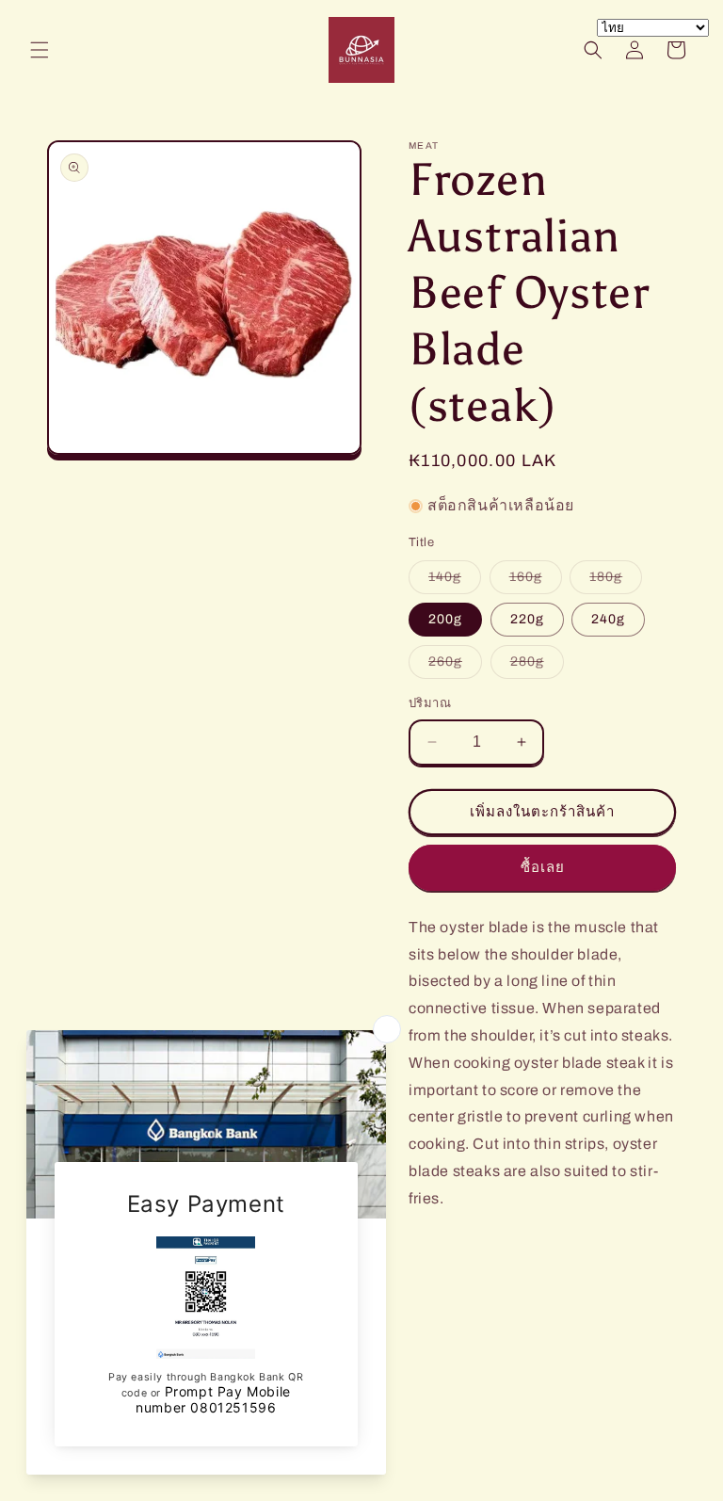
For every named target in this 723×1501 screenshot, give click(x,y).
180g (615, 581)
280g (537, 666)
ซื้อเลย (543, 867)
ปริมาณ (430, 703)
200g (445, 619)
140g (454, 581)
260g (455, 666)
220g (527, 619)
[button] (39, 50)
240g (608, 619)
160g (535, 581)
